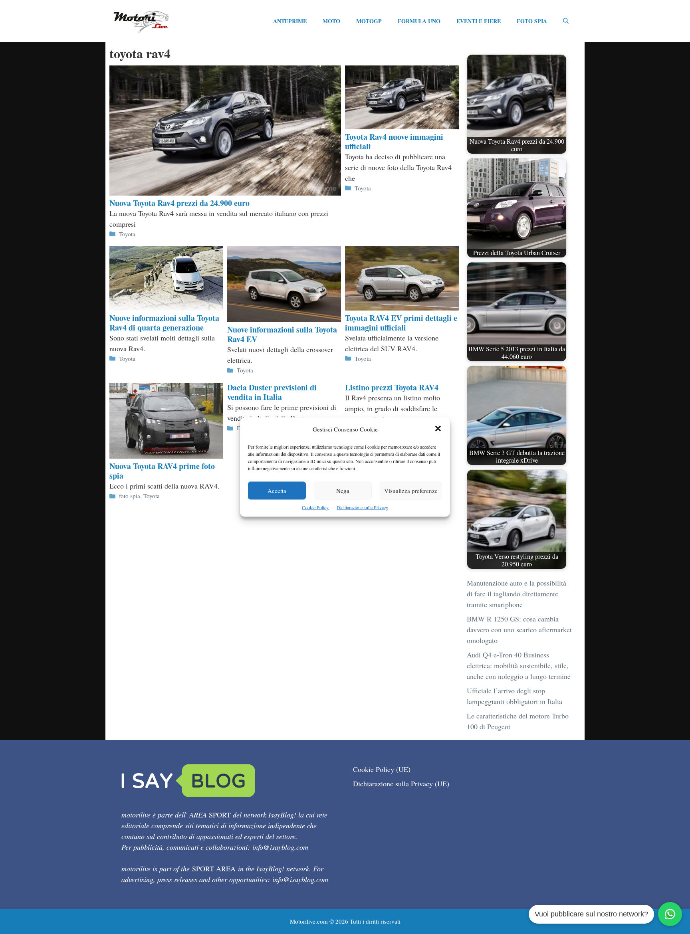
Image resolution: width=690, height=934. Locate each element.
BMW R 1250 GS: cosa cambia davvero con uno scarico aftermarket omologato (519, 629)
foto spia (129, 496)
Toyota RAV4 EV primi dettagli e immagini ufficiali (401, 322)
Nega (342, 491)
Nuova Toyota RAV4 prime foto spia (162, 470)
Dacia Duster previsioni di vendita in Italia (272, 392)
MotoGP (369, 21)
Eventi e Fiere (478, 21)
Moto (331, 21)
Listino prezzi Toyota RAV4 (391, 387)
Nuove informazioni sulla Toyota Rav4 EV (282, 334)
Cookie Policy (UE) (381, 769)
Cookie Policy (315, 507)
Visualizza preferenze (411, 491)
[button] (438, 429)
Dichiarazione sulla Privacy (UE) (401, 783)
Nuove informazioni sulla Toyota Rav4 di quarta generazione (164, 322)
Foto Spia (532, 21)
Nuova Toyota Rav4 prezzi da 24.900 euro (179, 203)
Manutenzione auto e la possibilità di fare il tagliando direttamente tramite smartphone (516, 593)
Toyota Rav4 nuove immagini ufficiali (394, 141)
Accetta (277, 491)
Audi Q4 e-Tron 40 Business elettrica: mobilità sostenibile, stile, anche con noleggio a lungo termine (519, 665)
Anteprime (290, 21)
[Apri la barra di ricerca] (566, 21)
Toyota (127, 234)
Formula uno (419, 21)
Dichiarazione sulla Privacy (362, 507)
